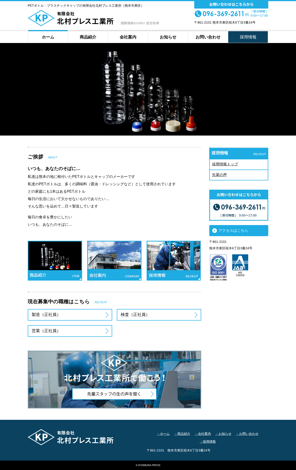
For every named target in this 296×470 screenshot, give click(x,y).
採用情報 (209, 441)
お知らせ (225, 434)
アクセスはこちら (233, 230)
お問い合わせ (249, 434)
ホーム (165, 434)
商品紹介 (183, 434)
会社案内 (204, 434)
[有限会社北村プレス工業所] (93, 24)
